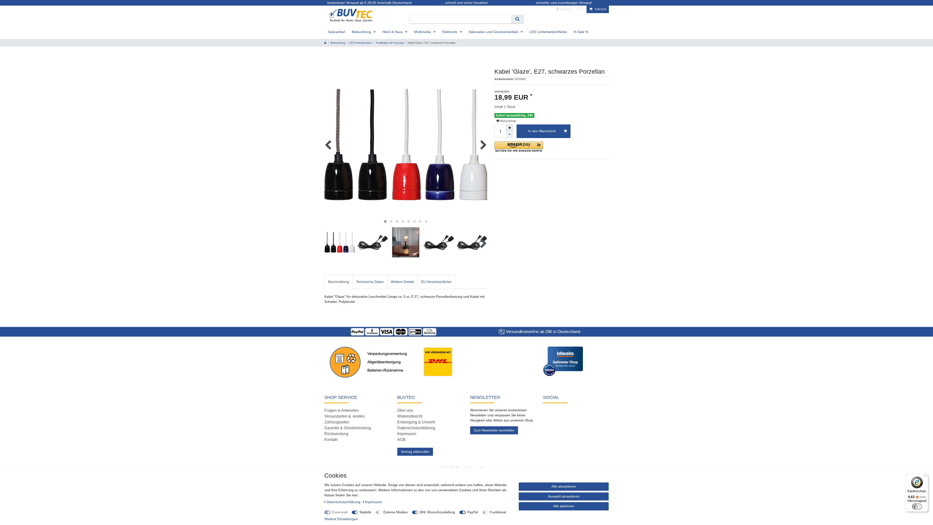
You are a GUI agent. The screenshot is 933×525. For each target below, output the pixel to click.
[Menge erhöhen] (509, 127)
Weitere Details (402, 282)
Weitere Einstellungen (341, 519)
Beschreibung (338, 282)
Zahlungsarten (336, 422)
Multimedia (423, 32)
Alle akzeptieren (564, 486)
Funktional (498, 512)
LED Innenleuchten (360, 42)
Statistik (365, 512)
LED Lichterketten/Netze (548, 32)
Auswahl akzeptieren (564, 496)
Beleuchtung (362, 32)
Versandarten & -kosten (344, 416)
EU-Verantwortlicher (436, 282)
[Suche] (517, 19)
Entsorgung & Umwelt (416, 422)
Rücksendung (336, 434)
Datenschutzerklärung (416, 428)
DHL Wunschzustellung (437, 512)
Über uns (405, 410)
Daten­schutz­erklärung (344, 502)
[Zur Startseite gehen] (325, 42)
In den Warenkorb (542, 131)
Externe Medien (395, 512)
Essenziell (339, 512)
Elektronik (450, 32)
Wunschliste (507, 121)
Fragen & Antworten (341, 410)
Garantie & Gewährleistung (347, 428)
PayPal (472, 512)
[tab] (338, 282)
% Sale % (581, 32)
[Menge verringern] (509, 134)
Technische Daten (370, 282)
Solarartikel (336, 32)
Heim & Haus (393, 32)
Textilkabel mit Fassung (390, 42)
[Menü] (925, 477)
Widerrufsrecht (409, 416)
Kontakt (330, 440)
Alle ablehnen (563, 506)
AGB (401, 440)
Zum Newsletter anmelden (494, 430)
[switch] (917, 506)
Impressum (406, 434)
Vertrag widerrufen (415, 452)
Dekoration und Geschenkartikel (494, 32)
